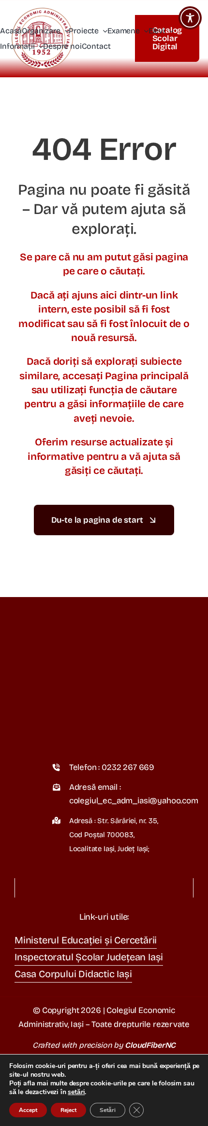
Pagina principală (147, 376)
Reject (68, 1110)
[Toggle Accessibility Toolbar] (190, 18)
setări (76, 1092)
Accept (28, 1110)
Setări (108, 1110)
